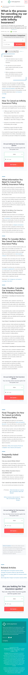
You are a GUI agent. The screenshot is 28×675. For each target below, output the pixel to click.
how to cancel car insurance (8, 88)
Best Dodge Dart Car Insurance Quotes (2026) (12, 570)
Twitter (11, 637)
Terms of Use (23, 47)
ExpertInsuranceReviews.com (9, 648)
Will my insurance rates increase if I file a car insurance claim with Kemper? (12, 498)
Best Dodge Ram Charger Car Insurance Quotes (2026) (14, 577)
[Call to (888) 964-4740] (26, 1)
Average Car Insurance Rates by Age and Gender (12, 572)
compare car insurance (18, 225)
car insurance (7, 218)
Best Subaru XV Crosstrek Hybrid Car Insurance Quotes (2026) (14, 575)
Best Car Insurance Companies (9, 6)
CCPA (16, 651)
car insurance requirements (8, 269)
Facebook (9, 637)
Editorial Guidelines (7, 545)
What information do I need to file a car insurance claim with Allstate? (17, 491)
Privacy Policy (17, 649)
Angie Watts (16, 51)
